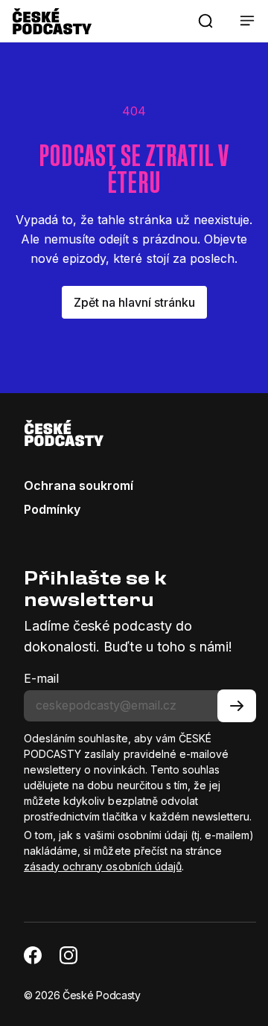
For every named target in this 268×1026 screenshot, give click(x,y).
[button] (205, 21)
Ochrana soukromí (78, 485)
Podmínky (52, 509)
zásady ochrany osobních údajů (103, 866)
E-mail (41, 678)
